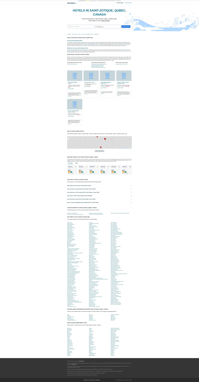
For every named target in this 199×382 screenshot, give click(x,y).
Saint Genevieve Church (115, 261)
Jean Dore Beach (92, 236)
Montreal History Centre (93, 274)
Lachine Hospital (92, 244)
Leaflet (119, 148)
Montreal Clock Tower (92, 273)
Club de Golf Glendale (71, 278)
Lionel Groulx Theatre (92, 251)
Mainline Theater (92, 256)
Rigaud (90, 351)
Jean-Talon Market (92, 239)
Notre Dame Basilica (92, 294)
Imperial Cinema (91, 232)
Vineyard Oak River (87, 44)
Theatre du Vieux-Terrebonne (116, 293)
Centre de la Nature (70, 257)
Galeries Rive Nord (70, 304)
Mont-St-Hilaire (91, 344)
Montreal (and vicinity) (89, 34)
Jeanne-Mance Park (92, 237)
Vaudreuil (112, 352)
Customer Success (91, 373)
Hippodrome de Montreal (93, 226)
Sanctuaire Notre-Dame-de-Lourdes (117, 270)
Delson (68, 346)
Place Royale (113, 245)
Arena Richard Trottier (71, 234)
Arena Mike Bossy (70, 233)
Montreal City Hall (92, 272)
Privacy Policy (92, 379)
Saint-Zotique (113, 344)
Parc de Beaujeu (113, 222)
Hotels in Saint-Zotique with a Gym (97, 66)
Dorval (68, 350)
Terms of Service (86, 379)
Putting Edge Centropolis (115, 251)
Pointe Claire (91, 347)
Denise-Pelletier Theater (71, 286)
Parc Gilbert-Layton (114, 226)
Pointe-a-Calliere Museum (115, 249)
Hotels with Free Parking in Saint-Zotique (98, 67)
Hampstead (69, 353)
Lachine (90, 329)
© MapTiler (122, 148)
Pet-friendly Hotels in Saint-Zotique (121, 64)
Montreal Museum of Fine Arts (94, 281)
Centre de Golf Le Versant (71, 256)
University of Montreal (114, 295)
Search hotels (125, 26)
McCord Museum (92, 262)
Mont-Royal (91, 343)
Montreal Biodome (92, 268)
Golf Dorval (69, 305)
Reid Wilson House (114, 257)
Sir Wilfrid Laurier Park (114, 274)
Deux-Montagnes (70, 347)
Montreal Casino (92, 271)
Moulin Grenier (91, 286)
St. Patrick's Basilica (114, 283)
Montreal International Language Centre (96, 278)
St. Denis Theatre (114, 279)
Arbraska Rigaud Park (70, 224)
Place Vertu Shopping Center (116, 246)
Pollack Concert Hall (114, 250)
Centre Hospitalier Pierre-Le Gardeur (73, 258)
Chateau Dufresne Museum (71, 268)
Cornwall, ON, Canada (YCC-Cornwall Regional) (75, 214)
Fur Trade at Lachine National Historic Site (74, 302)
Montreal (90, 340)
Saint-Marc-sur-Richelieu (115, 340)
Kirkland (90, 328)
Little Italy (127, 44)
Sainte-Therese (113, 334)
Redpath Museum (114, 256)
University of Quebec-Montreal (116, 296)
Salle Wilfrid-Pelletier (114, 269)
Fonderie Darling (70, 298)
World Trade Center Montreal (116, 304)
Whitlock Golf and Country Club (116, 303)
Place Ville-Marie (113, 247)
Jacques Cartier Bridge (93, 233)
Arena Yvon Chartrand (71, 238)
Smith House (113, 278)
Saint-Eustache (113, 335)
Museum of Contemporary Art (94, 292)
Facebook (78, 375)
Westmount (113, 355)
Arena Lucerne (69, 231)
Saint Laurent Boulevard (115, 328)
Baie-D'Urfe (69, 328)
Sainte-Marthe (113, 333)
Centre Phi (69, 260)
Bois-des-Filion (69, 333)
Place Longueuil (113, 243)
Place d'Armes (113, 238)
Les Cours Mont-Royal (92, 250)
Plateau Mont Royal (92, 320)
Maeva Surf (91, 255)
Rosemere (91, 352)
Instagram (88, 375)
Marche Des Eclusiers (92, 259)
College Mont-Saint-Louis (71, 282)
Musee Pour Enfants (92, 291)
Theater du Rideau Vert (115, 292)
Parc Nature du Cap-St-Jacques (116, 232)
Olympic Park (91, 302)
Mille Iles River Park (92, 266)
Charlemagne (69, 340)
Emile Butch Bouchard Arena (72, 295)
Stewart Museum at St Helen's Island (117, 284)
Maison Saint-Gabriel (92, 258)
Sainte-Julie (113, 332)
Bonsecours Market (70, 246)
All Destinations (79, 373)
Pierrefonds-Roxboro (92, 346)
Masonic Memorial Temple (93, 261)
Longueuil (90, 335)
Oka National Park (92, 297)
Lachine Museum (92, 246)
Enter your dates (99, 151)
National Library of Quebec (93, 293)
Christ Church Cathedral (71, 270)
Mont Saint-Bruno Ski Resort (93, 267)
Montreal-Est (91, 341)
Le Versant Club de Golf (93, 249)
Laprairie (90, 330)
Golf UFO (90, 222)
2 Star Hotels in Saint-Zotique (72, 64)
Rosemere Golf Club (114, 258)
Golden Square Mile (121, 44)
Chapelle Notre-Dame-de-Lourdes (73, 266)
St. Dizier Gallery (113, 280)
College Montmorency (71, 281)
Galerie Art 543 (69, 303)
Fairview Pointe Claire (71, 297)
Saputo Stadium (113, 272)
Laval (90, 332)
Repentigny (91, 350)
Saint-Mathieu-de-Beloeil (115, 341)
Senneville (112, 346)
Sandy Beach (113, 271)
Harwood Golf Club (92, 225)
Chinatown (69, 315)
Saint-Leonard (115, 44)
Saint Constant (91, 354)
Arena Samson (69, 237)
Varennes (112, 351)
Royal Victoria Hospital (114, 259)
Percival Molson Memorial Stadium (116, 233)
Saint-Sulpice (113, 343)
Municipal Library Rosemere (93, 290)
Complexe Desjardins (70, 283)
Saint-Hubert (113, 316)
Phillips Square (113, 235)
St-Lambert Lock (113, 285)
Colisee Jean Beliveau (71, 280)
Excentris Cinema (70, 296)
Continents (69, 34)
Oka (89, 345)
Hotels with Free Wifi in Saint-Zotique (97, 65)
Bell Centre (69, 242)
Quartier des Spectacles (115, 314)
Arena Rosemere (70, 235)
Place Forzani (113, 242)
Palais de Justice (92, 305)
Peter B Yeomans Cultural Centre (116, 234)
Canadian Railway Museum (71, 250)
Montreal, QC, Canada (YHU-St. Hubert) (95, 213)
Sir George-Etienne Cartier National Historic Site (119, 273)
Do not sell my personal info (100, 373)
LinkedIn (92, 375)
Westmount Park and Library (115, 302)
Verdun (112, 354)
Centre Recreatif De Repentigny (72, 262)
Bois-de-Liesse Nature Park (71, 244)
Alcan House (69, 222)
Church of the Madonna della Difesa (73, 272)
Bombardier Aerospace (71, 245)
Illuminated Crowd (92, 231)
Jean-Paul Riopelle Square (93, 238)
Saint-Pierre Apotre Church (115, 267)
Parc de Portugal (113, 224)
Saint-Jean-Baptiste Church (115, 266)
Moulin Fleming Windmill (93, 285)
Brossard (68, 335)
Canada (79, 34)
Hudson (68, 354)
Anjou (68, 314)
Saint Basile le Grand (92, 353)
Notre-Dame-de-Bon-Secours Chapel (95, 296)
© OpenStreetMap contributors (128, 148)
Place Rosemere (80, 44)
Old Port (90, 298)
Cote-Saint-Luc (69, 344)
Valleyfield (112, 350)
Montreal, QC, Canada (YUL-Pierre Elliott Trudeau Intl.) (120, 213)
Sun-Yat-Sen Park (114, 286)
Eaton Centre (69, 292)
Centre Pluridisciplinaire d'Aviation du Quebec (75, 261)
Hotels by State (85, 373)
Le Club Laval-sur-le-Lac (93, 248)
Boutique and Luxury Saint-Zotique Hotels (77, 48)
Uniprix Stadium (113, 294)
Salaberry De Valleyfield (115, 345)
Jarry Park (90, 235)
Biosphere (69, 243)
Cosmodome (69, 285)
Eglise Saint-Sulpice (70, 294)
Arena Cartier (69, 225)
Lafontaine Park (91, 247)
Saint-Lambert (113, 339)
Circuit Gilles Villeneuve (71, 274)
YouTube (84, 375)
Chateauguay (69, 341)
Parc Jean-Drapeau (114, 227)
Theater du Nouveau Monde (115, 291)
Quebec (83, 34)
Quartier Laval (113, 254)
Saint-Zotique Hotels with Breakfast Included (98, 64)
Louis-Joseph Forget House (93, 254)
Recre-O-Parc (113, 255)
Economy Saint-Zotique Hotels (74, 40)
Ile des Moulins (91, 227)
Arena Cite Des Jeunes (71, 227)
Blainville (68, 332)
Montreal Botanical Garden (93, 269)
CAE (68, 247)
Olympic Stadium (91, 303)
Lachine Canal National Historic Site (95, 243)
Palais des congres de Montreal (97, 44)
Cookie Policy (97, 379)
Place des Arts (113, 239)
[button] (100, 147)
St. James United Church (115, 282)
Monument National (92, 283)
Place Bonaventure (114, 237)
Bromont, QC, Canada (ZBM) (72, 213)
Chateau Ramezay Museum (71, 269)
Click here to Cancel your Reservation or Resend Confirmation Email (79, 369)
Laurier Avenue (91, 331)
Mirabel (90, 339)
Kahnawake (69, 355)
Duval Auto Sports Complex (71, 291)
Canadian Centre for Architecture (72, 249)
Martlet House (91, 260)
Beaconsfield (69, 329)
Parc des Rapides (114, 225)
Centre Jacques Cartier (71, 259)
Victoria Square (113, 297)
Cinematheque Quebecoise (71, 273)
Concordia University (70, 284)
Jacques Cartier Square (93, 234)
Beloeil (68, 331)
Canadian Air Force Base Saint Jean (73, 248)
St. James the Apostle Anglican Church (117, 281)
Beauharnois (69, 330)
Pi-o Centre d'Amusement (115, 236)
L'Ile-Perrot (91, 334)
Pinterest (95, 375)
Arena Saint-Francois (70, 236)
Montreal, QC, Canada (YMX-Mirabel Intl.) (96, 214)
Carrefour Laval (69, 251)
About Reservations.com (71, 373)
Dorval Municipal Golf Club (71, 290)
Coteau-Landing (70, 343)
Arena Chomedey (70, 226)
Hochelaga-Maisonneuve (71, 320)
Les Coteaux (91, 333)
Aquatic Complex (70, 223)
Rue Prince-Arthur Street (115, 260)
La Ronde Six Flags (92, 242)
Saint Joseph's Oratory (114, 262)
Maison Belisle (91, 257)
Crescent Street (70, 345)
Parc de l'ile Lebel (114, 223)
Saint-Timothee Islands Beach (116, 268)
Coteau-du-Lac (69, 342)
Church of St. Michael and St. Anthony (73, 271)
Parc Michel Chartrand (114, 231)
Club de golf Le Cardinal (71, 279)
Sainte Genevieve (114, 330)
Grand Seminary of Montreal (93, 223)
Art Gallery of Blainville (71, 239)
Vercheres (112, 353)
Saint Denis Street (92, 355)
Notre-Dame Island (122, 49)
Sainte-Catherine (113, 331)
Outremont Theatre (92, 304)
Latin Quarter (91, 315)
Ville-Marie (112, 320)
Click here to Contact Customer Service (106, 369)
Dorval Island (69, 351)
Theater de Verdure (114, 290)
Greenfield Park (69, 352)
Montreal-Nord (91, 342)
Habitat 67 (90, 224)
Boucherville (69, 334)
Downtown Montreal (70, 316)
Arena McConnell (70, 232)
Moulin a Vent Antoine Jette (93, 284)
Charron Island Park (70, 267)
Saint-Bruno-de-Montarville (115, 329)
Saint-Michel (113, 342)
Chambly (68, 339)
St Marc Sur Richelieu (114, 347)
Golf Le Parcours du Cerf (71, 306)
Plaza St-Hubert (113, 248)
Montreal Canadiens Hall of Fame (94, 270)
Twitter (81, 375)
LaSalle (90, 314)
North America (74, 34)
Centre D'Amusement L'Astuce (72, 255)
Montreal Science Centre (93, 282)
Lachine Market (91, 245)
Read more (69, 96)
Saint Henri (112, 315)
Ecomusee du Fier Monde (71, 293)
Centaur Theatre (70, 254)
